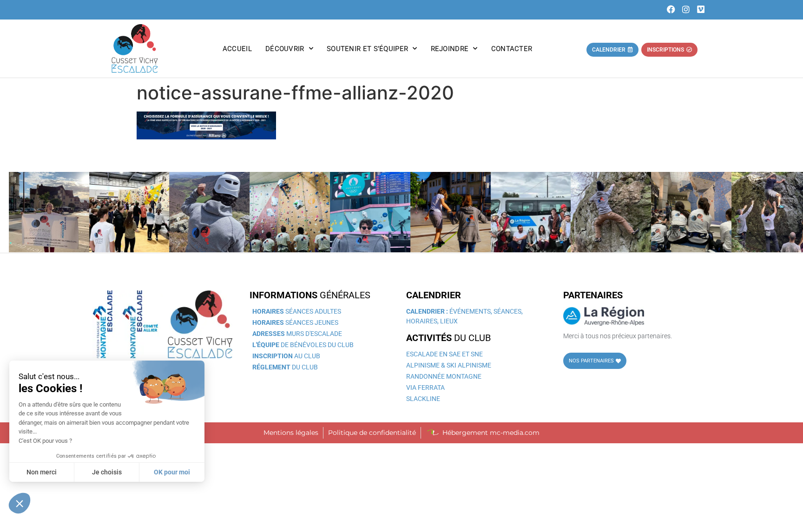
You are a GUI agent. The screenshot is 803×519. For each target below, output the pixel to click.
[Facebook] (671, 9)
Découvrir (284, 49)
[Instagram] (686, 9)
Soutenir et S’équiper (367, 49)
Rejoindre (450, 49)
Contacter (512, 49)
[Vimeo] (700, 9)
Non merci (41, 472)
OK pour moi (172, 472)
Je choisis (107, 472)
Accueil (237, 49)
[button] (19, 503)
